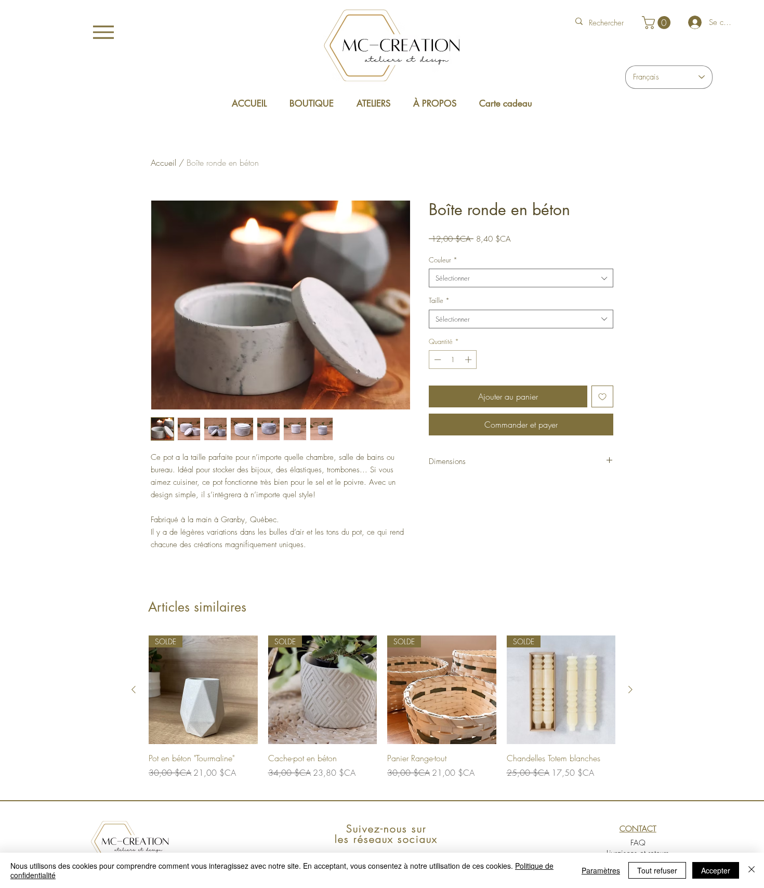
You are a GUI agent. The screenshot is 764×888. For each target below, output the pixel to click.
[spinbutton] (453, 359)
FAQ (638, 843)
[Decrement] (436, 359)
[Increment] (469, 359)
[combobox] (521, 278)
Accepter (715, 870)
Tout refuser (657, 870)
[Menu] (104, 32)
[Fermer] (751, 870)
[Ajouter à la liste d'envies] (602, 396)
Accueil (163, 162)
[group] (382, 713)
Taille (439, 300)
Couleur (443, 259)
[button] (658, 22)
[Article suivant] (630, 689)
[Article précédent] (133, 689)
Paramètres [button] (601, 870)
